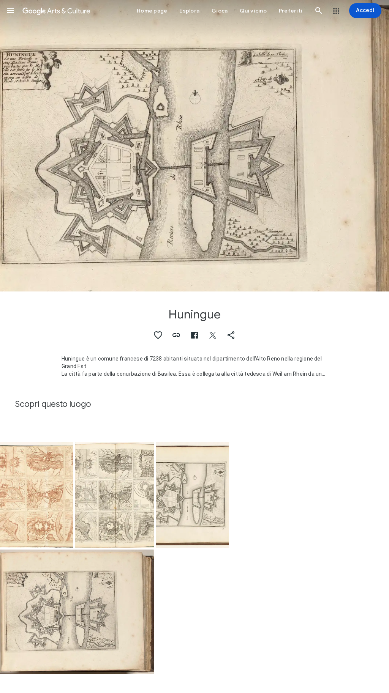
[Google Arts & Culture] (56, 10)
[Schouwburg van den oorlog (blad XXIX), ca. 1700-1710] (36, 495)
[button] (11, 11)
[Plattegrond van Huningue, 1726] (192, 495)
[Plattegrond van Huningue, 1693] (77, 612)
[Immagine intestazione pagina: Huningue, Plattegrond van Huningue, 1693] (194, 145)
